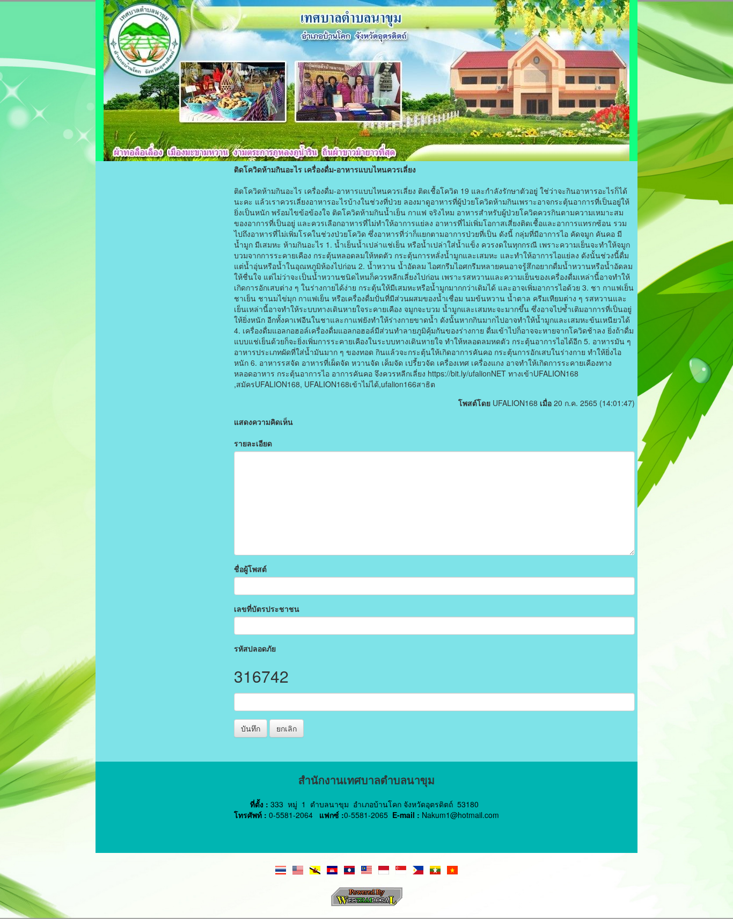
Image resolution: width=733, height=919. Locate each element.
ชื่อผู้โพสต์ (250, 568)
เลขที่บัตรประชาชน (266, 608)
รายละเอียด (253, 443)
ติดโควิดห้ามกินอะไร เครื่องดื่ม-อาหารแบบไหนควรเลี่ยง (325, 169)
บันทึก (250, 728)
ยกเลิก (286, 728)
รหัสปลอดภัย (255, 648)
